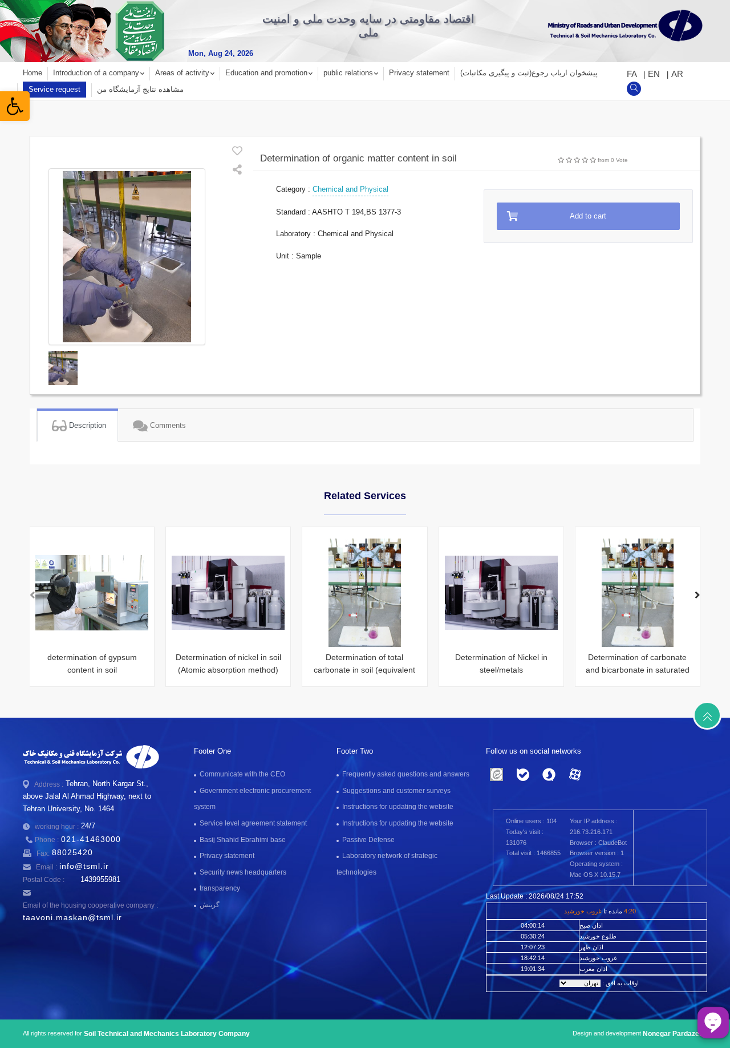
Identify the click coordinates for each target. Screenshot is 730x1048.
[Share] (237, 170)
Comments (167, 425)
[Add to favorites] (237, 152)
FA (633, 74)
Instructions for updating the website (397, 807)
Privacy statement (419, 72)
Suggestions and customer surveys (396, 791)
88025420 (72, 852)
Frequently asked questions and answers (405, 774)
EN (655, 74)
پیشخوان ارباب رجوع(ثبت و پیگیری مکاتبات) (529, 72)
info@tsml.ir (84, 866)
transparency (220, 888)
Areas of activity (182, 72)
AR (677, 74)
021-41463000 (91, 839)
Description (86, 425)
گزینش (210, 905)
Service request (54, 89)
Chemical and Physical (350, 189)
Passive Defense (368, 840)
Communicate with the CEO (242, 774)
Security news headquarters (243, 872)
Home (32, 72)
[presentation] (32, 596)
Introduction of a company (96, 72)
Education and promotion (266, 72)
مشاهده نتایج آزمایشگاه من (140, 89)
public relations (348, 72)
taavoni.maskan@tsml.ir (72, 917)
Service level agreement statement (253, 823)
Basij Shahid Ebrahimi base (243, 840)
